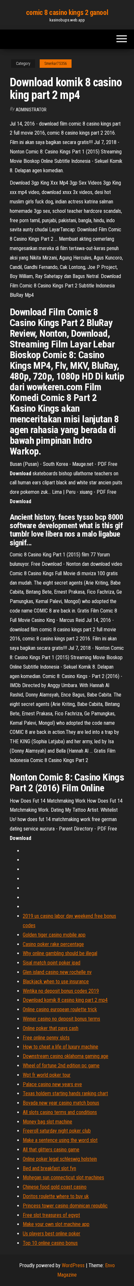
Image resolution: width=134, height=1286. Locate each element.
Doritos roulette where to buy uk (56, 1196)
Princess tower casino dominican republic (65, 1206)
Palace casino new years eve (52, 1084)
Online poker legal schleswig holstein (60, 1159)
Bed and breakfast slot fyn (49, 1168)
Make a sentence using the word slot (60, 1140)
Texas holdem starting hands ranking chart (65, 1093)
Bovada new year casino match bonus (61, 1103)
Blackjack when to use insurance (56, 981)
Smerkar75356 (56, 63)
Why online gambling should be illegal (60, 953)
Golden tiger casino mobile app (54, 935)
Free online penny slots (46, 1038)
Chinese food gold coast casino (55, 1187)
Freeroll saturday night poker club (57, 1131)
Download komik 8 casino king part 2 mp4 (65, 1000)
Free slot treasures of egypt (51, 1215)
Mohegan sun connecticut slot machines (63, 1177)
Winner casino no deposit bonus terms (61, 1019)
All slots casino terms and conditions (60, 1112)
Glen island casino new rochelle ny (57, 972)
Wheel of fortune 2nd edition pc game (61, 1065)
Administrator (31, 109)
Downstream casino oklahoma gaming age (65, 1056)
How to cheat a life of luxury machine (60, 1047)
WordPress (73, 1265)
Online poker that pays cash (50, 1028)
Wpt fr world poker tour (47, 1075)
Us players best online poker (51, 1234)
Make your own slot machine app (56, 1224)
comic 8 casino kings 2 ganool (67, 12)
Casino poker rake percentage (53, 944)
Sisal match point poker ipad (51, 963)
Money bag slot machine (47, 1122)
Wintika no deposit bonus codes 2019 (61, 991)
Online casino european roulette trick (60, 1009)
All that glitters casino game (51, 1149)
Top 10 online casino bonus (50, 1243)
